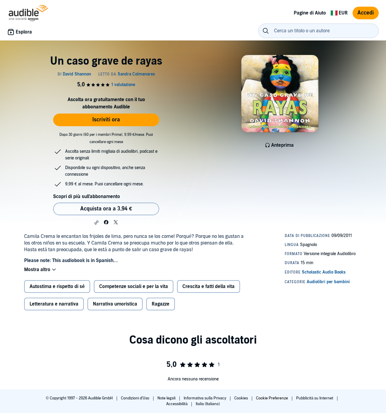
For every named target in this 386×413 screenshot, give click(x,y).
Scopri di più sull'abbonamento (86, 197)
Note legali (166, 398)
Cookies (241, 398)
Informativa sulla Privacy (205, 398)
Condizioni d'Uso (135, 398)
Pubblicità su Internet (315, 398)
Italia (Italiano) (208, 404)
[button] (96, 222)
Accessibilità (177, 404)
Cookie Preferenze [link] (272, 398)
